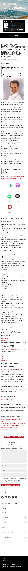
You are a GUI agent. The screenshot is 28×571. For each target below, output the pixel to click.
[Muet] (18, 29)
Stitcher (11, 180)
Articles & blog (5, 512)
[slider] (21, 29)
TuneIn (14, 180)
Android (19, 178)
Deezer (10, 178)
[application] (14, 29)
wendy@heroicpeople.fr (6, 393)
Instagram (4, 353)
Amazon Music (4, 180)
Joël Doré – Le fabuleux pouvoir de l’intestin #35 (13, 423)
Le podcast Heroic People (7, 369)
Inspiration (4, 522)
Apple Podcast (20, 176)
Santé (16, 59)
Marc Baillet (6, 42)
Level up (3, 399)
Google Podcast (5, 178)
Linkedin (4, 356)
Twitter (3, 355)
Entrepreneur (5, 517)
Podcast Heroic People (7, 59)
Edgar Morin (5, 340)
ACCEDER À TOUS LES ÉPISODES (14, 436)
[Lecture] (6, 29)
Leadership (4, 527)
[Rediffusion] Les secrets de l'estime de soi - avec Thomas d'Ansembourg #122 (16, 25)
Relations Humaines (6, 537)
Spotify (14, 178)
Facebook (4, 360)
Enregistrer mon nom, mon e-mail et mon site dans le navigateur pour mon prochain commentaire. (13, 480)
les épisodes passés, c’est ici (11, 383)
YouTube (14, 176)
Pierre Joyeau (5, 338)
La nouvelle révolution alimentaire (13, 349)
